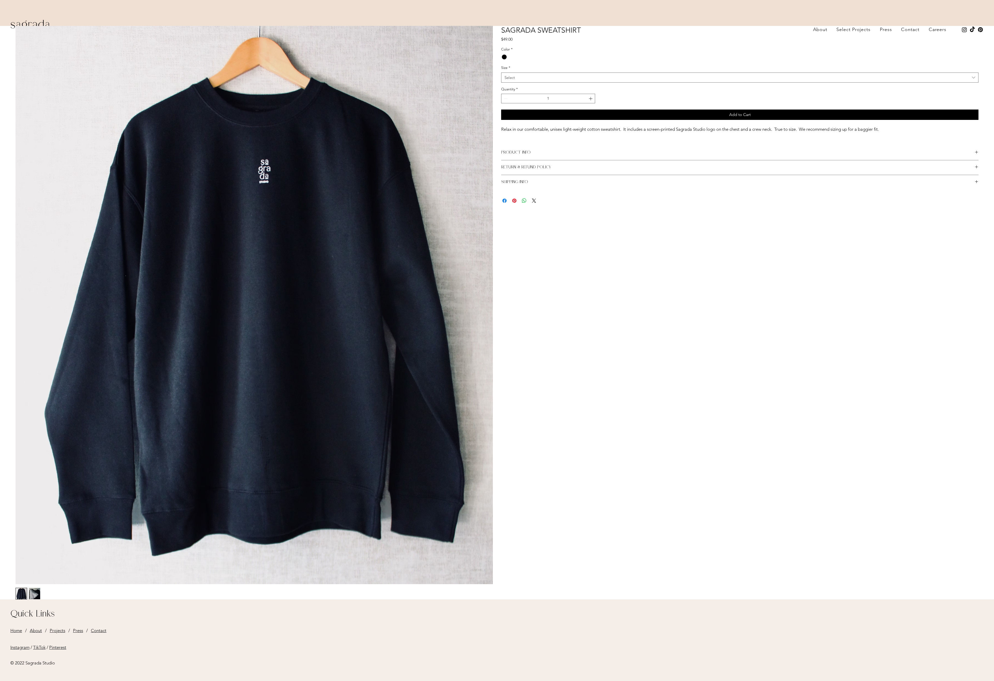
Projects (57, 630)
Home (16, 630)
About (36, 630)
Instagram (20, 647)
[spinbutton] (548, 98)
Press (78, 630)
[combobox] (739, 78)
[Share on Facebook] (504, 201)
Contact (98, 630)
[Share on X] (534, 201)
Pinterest (57, 647)
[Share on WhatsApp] (524, 201)
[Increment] (591, 98)
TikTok (39, 647)
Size (505, 67)
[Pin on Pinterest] (514, 201)
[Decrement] (505, 98)
